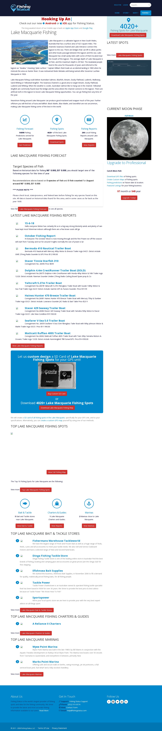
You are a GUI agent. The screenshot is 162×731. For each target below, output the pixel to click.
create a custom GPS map (51, 420)
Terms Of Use (43, 728)
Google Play (88, 28)
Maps (135, 13)
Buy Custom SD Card (56, 393)
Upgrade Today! (129, 198)
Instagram (113, 702)
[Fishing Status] (21, 8)
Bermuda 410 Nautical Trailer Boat (48, 248)
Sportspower (41, 597)
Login (125, 5)
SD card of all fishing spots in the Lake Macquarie (44, 417)
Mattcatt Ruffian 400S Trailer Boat (47, 333)
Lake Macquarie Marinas (32, 674)
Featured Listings (114, 185)
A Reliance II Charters (47, 623)
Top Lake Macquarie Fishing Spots (36, 490)
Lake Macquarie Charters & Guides (36, 633)
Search (149, 5)
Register (117, 5)
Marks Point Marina (46, 661)
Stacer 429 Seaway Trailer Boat (45, 308)
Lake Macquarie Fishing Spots (130, 55)
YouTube (122, 702)
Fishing (145, 13)
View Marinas (89, 526)
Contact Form (72, 707)
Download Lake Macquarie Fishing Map (57, 408)
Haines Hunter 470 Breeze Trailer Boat (50, 295)
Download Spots (57, 142)
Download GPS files (115, 176)
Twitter (117, 702)
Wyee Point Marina (45, 646)
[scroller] (158, 728)
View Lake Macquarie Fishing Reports (27, 346)
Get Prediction (25, 145)
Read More (43, 710)
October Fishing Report (40, 235)
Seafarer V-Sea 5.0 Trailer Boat (45, 320)
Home (117, 13)
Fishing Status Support (78, 701)
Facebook (109, 702)
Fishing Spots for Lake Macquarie (129, 30)
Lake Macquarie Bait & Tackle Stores (37, 610)
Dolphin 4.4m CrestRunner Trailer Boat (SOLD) (55, 270)
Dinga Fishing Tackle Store (50, 555)
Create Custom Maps (115, 179)
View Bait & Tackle (25, 526)
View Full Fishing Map (57, 472)
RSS (126, 702)
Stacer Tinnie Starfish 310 (41, 261)
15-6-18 (29, 223)
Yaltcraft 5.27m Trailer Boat (43, 283)
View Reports (89, 145)
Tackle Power (41, 582)
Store (125, 13)
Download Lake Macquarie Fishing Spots (128, 35)
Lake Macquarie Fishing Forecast (33, 209)
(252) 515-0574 (74, 704)
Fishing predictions (114, 182)
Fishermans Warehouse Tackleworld (56, 540)
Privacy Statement (59, 728)
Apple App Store (72, 28)
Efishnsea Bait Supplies (48, 570)
